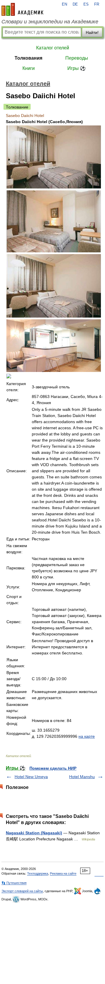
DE (75, 4)
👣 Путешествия (14, 883)
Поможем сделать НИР (52, 768)
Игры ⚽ (76, 68)
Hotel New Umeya (31, 776)
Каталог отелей (52, 47)
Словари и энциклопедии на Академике (49, 22)
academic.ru (22, 9)
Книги (28, 68)
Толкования (28, 58)
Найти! (92, 32)
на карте (86, 736)
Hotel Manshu (82, 776)
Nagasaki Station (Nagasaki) (34, 832)
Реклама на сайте (63, 873)
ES (86, 4)
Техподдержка (37, 873)
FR (96, 4)
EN (64, 4)
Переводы (76, 58)
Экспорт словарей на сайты (22, 891)
